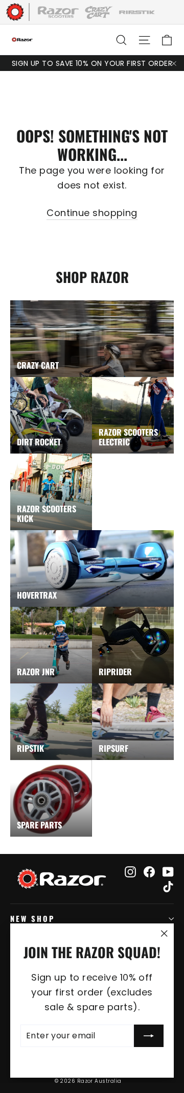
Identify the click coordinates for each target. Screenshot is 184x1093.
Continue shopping (92, 212)
